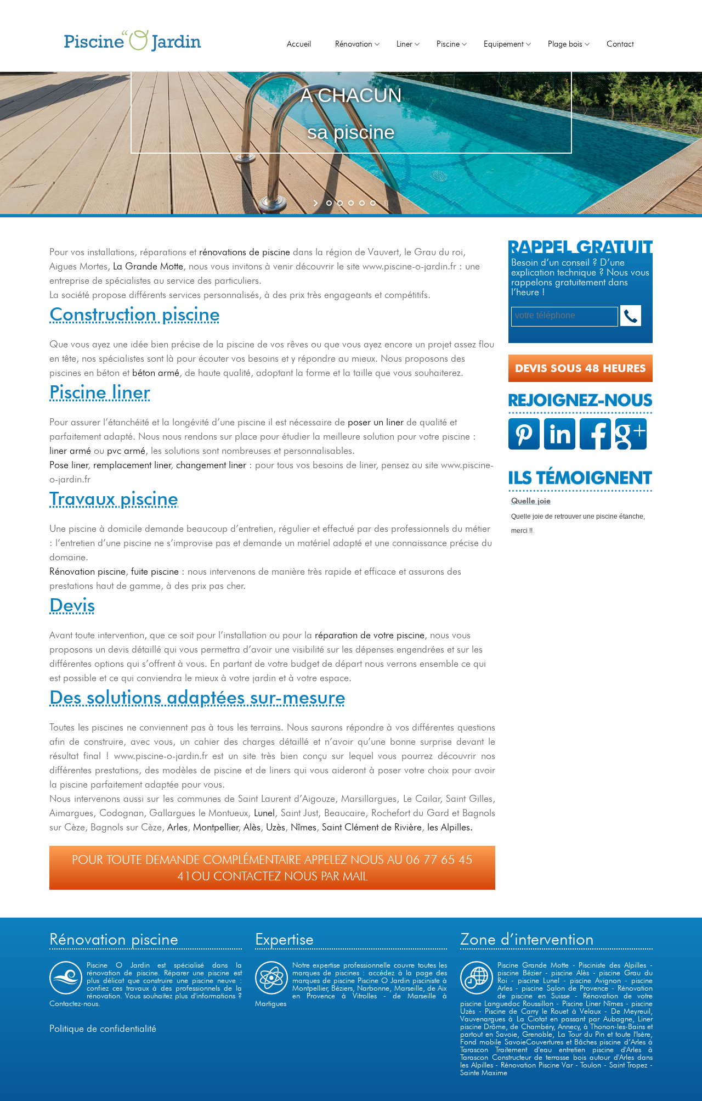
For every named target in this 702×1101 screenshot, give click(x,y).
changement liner (211, 464)
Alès (252, 827)
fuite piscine (155, 571)
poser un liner (376, 422)
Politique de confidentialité (102, 1028)
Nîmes (303, 827)
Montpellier (216, 827)
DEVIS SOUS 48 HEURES (580, 368)
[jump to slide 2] (340, 203)
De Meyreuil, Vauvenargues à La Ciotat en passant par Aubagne (556, 1015)
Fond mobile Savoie (492, 1041)
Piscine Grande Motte (533, 964)
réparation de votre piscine (368, 635)
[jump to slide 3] (351, 203)
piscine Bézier (521, 972)
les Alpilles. (450, 827)
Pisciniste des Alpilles (612, 964)
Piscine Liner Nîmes (592, 1003)
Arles (177, 827)
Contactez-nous (73, 1003)
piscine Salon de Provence (565, 988)
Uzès (275, 827)
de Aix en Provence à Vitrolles (370, 992)
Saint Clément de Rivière (372, 827)
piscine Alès (571, 972)
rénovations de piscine (244, 251)
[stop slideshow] (385, 203)
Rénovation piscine (87, 571)
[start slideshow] (317, 203)
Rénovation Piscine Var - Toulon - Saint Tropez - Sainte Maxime (556, 1068)
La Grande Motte (148, 266)
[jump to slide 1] (329, 203)
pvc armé (126, 450)
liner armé (70, 450)
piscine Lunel (538, 980)
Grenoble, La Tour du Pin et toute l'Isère (586, 1034)
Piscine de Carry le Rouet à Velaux (543, 1011)
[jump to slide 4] (361, 203)
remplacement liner (132, 464)
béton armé (155, 372)
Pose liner (68, 464)
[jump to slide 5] (372, 203)
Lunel (264, 812)
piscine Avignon (595, 980)
